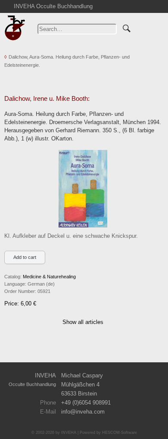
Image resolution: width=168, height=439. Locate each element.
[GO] (127, 27)
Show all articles (82, 322)
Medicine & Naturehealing (49, 276)
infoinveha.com (83, 411)
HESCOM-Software (119, 432)
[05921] (82, 188)
